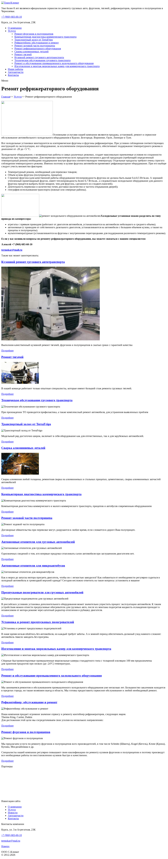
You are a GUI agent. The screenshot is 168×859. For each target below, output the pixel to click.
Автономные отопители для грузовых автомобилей (38, 542)
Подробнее (7, 350)
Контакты (13, 75)
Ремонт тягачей (23, 54)
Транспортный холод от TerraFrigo (33, 39)
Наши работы (15, 69)
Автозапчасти (15, 72)
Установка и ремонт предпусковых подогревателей (37, 622)
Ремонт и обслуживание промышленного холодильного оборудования (54, 63)
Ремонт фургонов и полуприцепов (33, 33)
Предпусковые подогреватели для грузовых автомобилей (42, 592)
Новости (13, 812)
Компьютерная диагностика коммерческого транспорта (45, 36)
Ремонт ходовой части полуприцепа (34, 45)
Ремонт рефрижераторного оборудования (37, 48)
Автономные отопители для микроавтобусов (33, 565)
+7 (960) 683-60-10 (11, 16)
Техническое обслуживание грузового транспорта (42, 60)
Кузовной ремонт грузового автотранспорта (39, 57)
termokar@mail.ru (11, 250)
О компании (15, 28)
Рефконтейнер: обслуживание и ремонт (36, 42)
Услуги (12, 30)
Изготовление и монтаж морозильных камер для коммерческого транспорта (57, 66)
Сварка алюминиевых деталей (31, 51)
